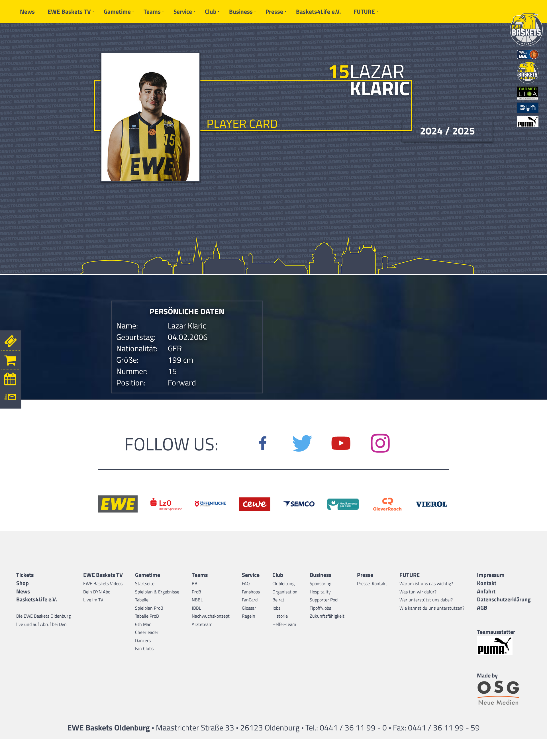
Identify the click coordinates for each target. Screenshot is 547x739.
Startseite (144, 583)
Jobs (276, 608)
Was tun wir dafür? (417, 591)
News (27, 11)
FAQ (246, 583)
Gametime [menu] (117, 11)
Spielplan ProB (149, 608)
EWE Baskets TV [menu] (69, 11)
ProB (196, 591)
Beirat (278, 599)
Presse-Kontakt (372, 583)
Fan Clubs (144, 648)
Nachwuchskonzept (211, 616)
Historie (280, 616)
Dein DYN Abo (96, 591)
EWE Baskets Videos (103, 583)
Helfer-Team (284, 624)
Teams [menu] (152, 11)
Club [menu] (210, 11)
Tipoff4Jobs (320, 608)
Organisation (284, 591)
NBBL (197, 599)
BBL (196, 583)
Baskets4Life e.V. (318, 11)
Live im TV (93, 599)
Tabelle (141, 599)
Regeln (248, 616)
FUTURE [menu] (364, 11)
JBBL (196, 608)
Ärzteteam (202, 624)
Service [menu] (183, 11)
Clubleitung (283, 583)
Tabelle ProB (147, 616)
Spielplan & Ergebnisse (157, 591)
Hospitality (320, 591)
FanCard (250, 599)
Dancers (143, 640)
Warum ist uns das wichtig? (426, 583)
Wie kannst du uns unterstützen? (431, 608)
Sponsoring (320, 583)
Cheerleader (146, 632)
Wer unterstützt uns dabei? (426, 599)
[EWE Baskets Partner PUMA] (504, 645)
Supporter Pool (324, 599)
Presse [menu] (274, 11)
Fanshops (251, 591)
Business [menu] (241, 11)
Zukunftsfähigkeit (327, 616)
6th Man (143, 624)
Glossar (249, 608)
